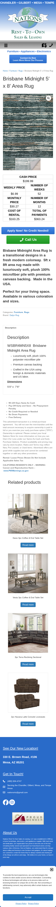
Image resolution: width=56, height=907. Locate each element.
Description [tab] (10, 328)
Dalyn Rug (14, 315)
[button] (51, 869)
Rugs (21, 71)
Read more (28, 545)
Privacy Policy (21, 904)
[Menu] (6, 45)
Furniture (13, 71)
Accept (28, 897)
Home (5, 71)
